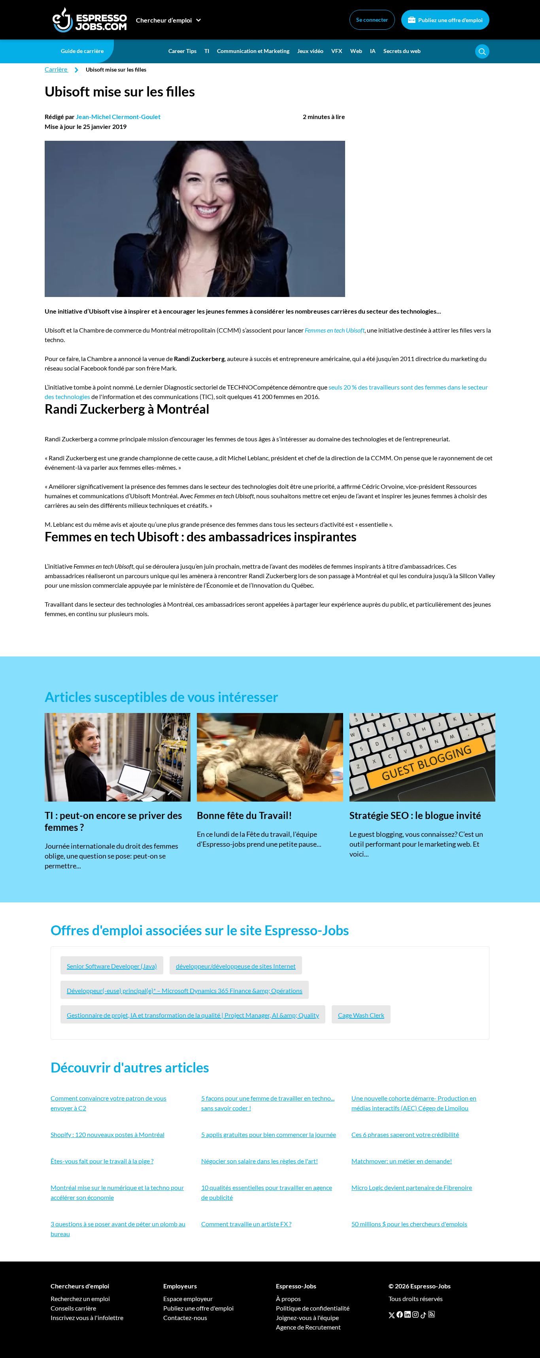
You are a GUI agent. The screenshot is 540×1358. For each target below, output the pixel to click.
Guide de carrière (82, 50)
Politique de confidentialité (312, 1308)
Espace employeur (188, 1298)
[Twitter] (392, 1314)
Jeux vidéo (310, 50)
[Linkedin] (407, 1314)
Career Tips (182, 50)
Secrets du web (402, 50)
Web (356, 50)
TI (206, 50)
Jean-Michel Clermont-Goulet (118, 116)
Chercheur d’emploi (164, 20)
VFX (336, 50)
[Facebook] (400, 1314)
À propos (288, 1298)
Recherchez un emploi (80, 1298)
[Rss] (431, 1314)
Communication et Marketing (253, 50)
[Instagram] (415, 1314)
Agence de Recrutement (308, 1327)
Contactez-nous (185, 1317)
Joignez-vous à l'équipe (307, 1317)
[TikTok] (423, 1314)
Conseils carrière (73, 1308)
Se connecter (372, 19)
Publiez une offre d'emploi (450, 20)
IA (373, 50)
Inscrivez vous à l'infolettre (87, 1317)
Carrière (56, 69)
